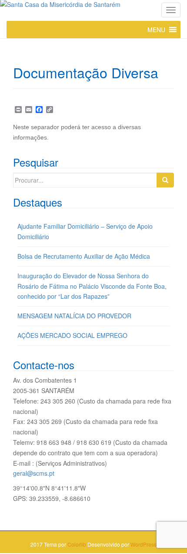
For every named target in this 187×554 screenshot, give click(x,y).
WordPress (143, 544)
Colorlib (76, 544)
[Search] (165, 180)
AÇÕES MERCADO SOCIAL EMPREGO (72, 335)
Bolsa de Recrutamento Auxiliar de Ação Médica (83, 256)
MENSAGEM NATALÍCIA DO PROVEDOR (74, 315)
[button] (156, 29)
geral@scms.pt (33, 473)
